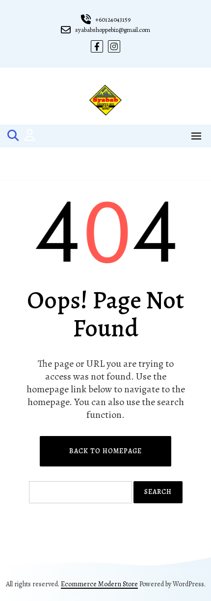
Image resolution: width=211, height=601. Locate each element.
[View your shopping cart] (106, 163)
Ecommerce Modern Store (99, 584)
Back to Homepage (105, 451)
